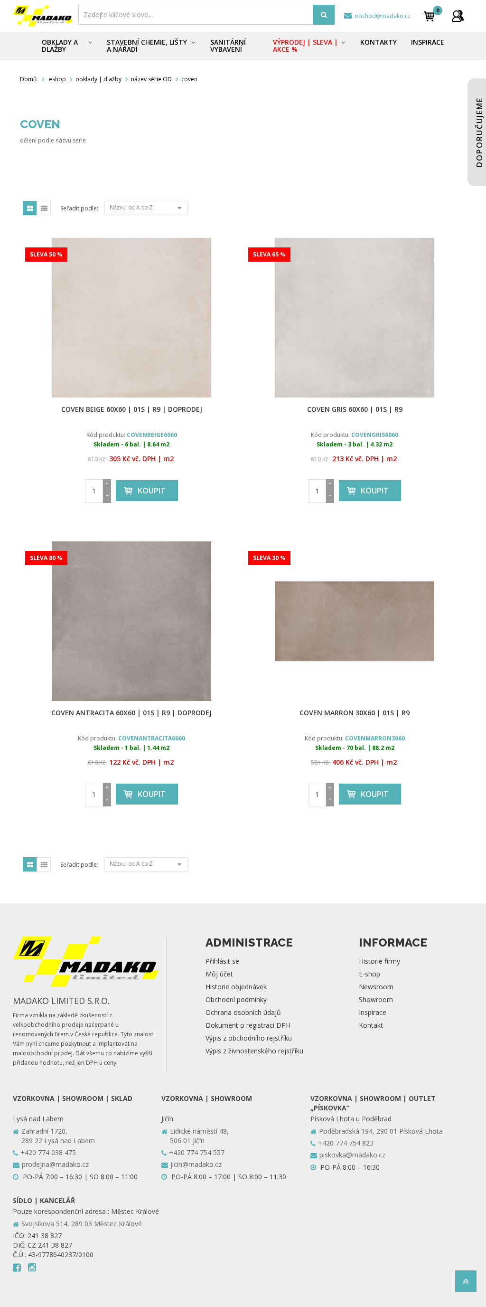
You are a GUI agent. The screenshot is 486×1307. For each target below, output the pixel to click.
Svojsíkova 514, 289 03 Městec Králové (81, 1223)
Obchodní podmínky (236, 999)
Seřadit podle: (79, 208)
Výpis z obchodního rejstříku (249, 1037)
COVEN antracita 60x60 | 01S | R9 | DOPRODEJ (131, 712)
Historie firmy (379, 961)
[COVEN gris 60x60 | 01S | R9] (354, 318)
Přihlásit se (222, 961)
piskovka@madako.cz (352, 1154)
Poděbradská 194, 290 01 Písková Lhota (381, 1131)
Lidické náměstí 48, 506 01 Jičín (199, 1136)
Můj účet (219, 973)
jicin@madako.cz (196, 1164)
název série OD (151, 79)
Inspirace (372, 1012)
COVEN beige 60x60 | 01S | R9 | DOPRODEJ (131, 409)
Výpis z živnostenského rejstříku (254, 1050)
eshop (57, 79)
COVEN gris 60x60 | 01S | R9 (354, 409)
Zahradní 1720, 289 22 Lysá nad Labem (58, 1136)
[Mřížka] (30, 208)
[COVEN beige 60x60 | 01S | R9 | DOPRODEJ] (131, 318)
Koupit (152, 490)
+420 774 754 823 (346, 1142)
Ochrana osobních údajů (243, 1012)
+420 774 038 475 (48, 1152)
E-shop (369, 973)
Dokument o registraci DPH (248, 1025)
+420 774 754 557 (196, 1152)
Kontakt (371, 1025)
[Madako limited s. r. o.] (42, 16)
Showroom (376, 999)
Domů (28, 79)
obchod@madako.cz (382, 16)
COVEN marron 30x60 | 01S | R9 (354, 712)
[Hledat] (324, 15)
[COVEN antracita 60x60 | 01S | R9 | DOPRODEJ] (131, 621)
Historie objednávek (236, 986)
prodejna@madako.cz (55, 1164)
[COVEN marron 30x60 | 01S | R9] (354, 621)
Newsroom (376, 986)
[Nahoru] (466, 1284)
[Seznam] (44, 208)
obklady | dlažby (98, 79)
